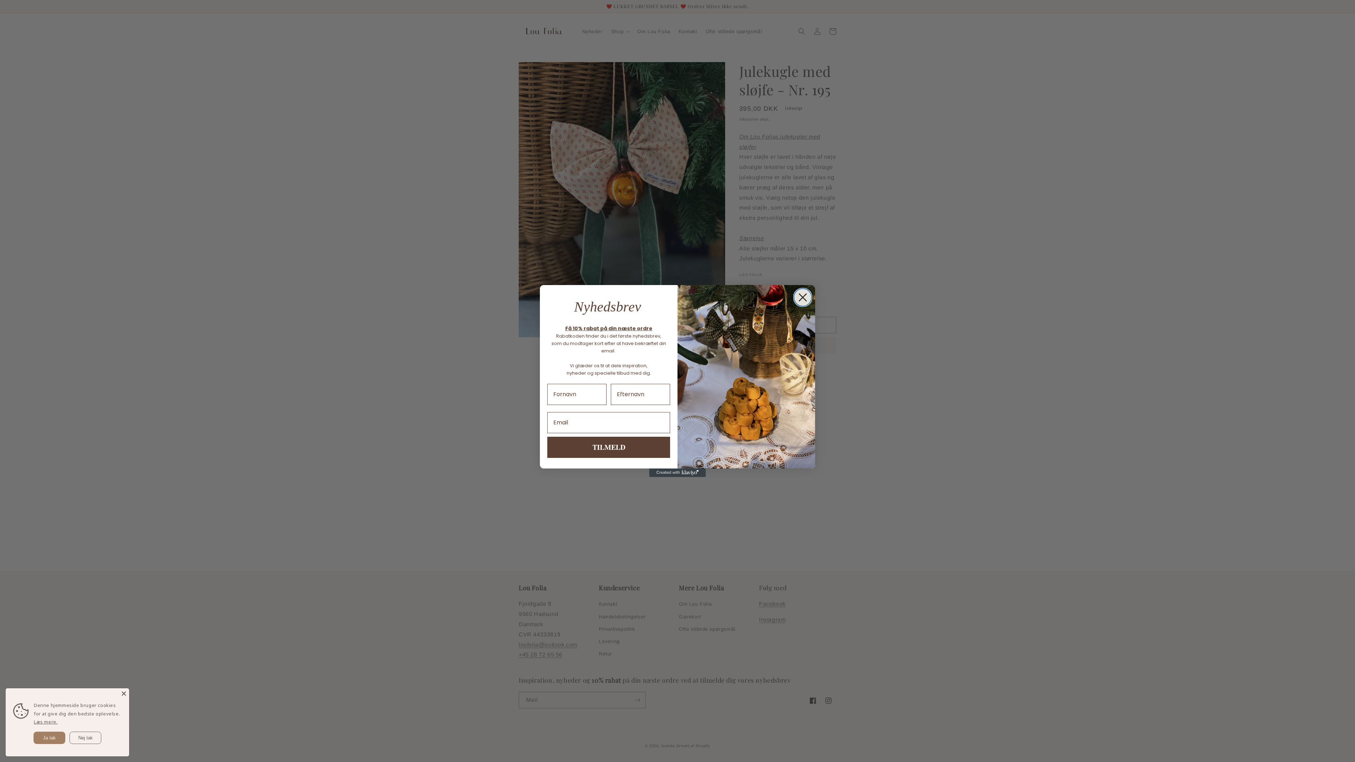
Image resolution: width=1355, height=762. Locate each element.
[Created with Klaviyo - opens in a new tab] (677, 472)
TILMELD (608, 447)
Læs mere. (46, 722)
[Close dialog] (803, 297)
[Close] (123, 693)
